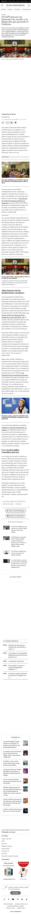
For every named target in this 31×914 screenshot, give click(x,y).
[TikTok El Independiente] (26, 899)
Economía (17, 9)
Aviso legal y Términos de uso (21, 904)
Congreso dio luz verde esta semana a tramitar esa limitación (14, 200)
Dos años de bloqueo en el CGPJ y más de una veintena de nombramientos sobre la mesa (15, 181)
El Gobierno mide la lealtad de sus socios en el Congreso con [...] (17, 675)
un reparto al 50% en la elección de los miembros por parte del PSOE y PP (15, 315)
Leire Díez (4, 853)
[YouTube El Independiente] (13, 899)
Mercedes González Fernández (10, 856)
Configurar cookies (21, 908)
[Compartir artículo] (3, 122)
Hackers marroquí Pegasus (22, 1)
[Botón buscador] (29, 5)
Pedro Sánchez (6, 848)
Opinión (3, 9)
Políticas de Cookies (10, 908)
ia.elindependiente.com (9, 879)
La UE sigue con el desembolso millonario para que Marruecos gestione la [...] (17, 655)
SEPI (3, 841)
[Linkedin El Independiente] (22, 899)
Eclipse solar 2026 (6, 839)
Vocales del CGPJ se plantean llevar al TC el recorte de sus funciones (15, 277)
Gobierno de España (8, 504)
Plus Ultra (4, 843)
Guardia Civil (5, 851)
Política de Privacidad (8, 904)
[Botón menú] (2, 5)
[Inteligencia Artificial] (8, 876)
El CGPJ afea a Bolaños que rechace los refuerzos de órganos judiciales (18, 553)
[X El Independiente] (4, 899)
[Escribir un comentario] (15, 122)
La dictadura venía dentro (16, 661)
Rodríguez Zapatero (7, 846)
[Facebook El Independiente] (8, 899)
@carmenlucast (6, 117)
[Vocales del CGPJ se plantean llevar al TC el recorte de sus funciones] (15, 267)
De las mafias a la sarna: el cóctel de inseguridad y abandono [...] (16, 667)
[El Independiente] (15, 5)
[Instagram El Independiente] (17, 899)
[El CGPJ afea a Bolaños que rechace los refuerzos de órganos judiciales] (6, 553)
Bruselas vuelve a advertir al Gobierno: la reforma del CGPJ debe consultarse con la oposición (15, 417)
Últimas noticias (11, 1)
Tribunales (19, 504)
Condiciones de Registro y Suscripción (15, 906)
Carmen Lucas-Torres (9, 114)
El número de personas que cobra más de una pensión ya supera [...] (17, 647)
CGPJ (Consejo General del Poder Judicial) (14, 501)
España (10, 9)
